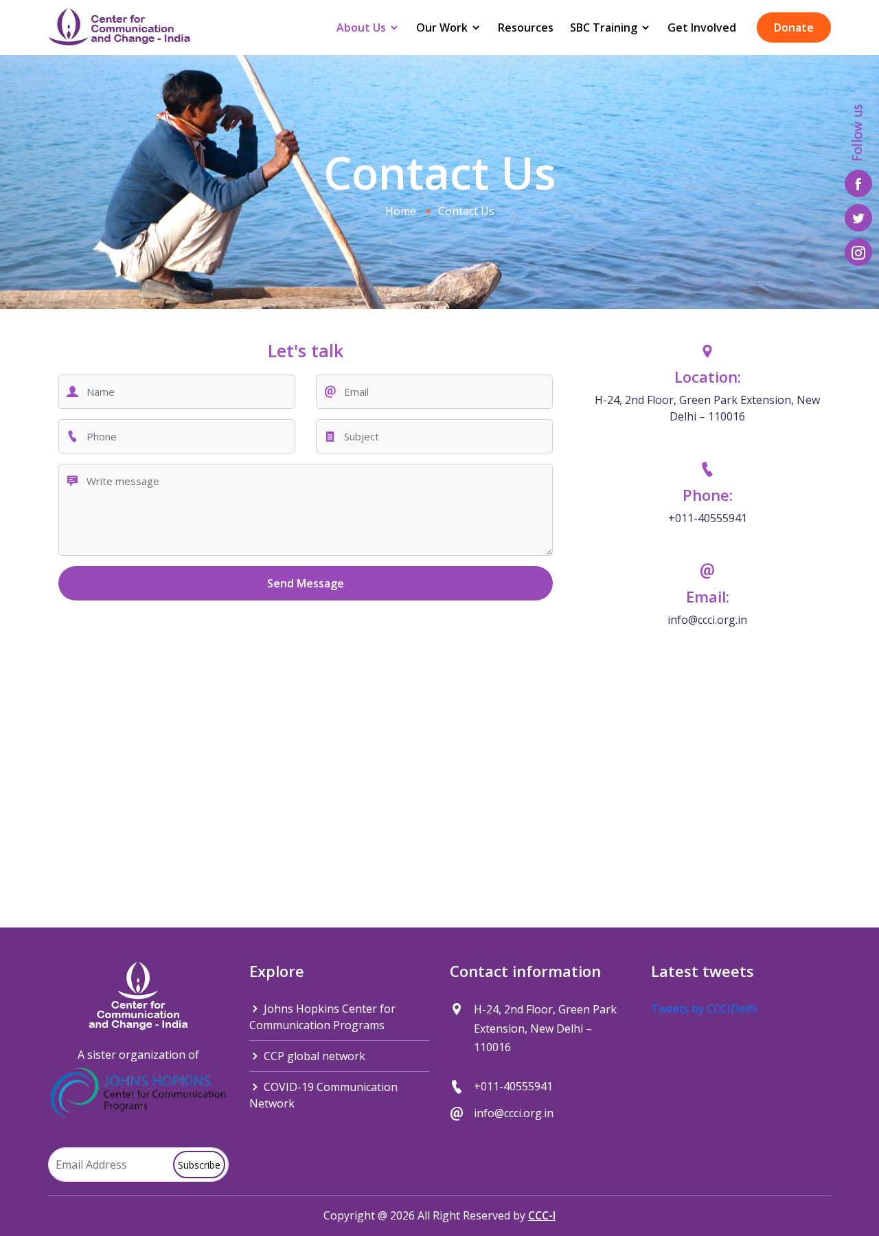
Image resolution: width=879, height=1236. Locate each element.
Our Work (443, 27)
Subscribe (199, 1164)
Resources (525, 27)
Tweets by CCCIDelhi (704, 1008)
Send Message (305, 583)
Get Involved (701, 27)
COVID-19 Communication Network (323, 1095)
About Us (362, 27)
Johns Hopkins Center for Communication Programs (322, 1017)
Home (400, 210)
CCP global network (313, 1056)
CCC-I (542, 1215)
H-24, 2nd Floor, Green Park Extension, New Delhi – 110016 (707, 408)
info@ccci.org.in (707, 619)
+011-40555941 (707, 518)
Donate (794, 27)
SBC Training (605, 27)
